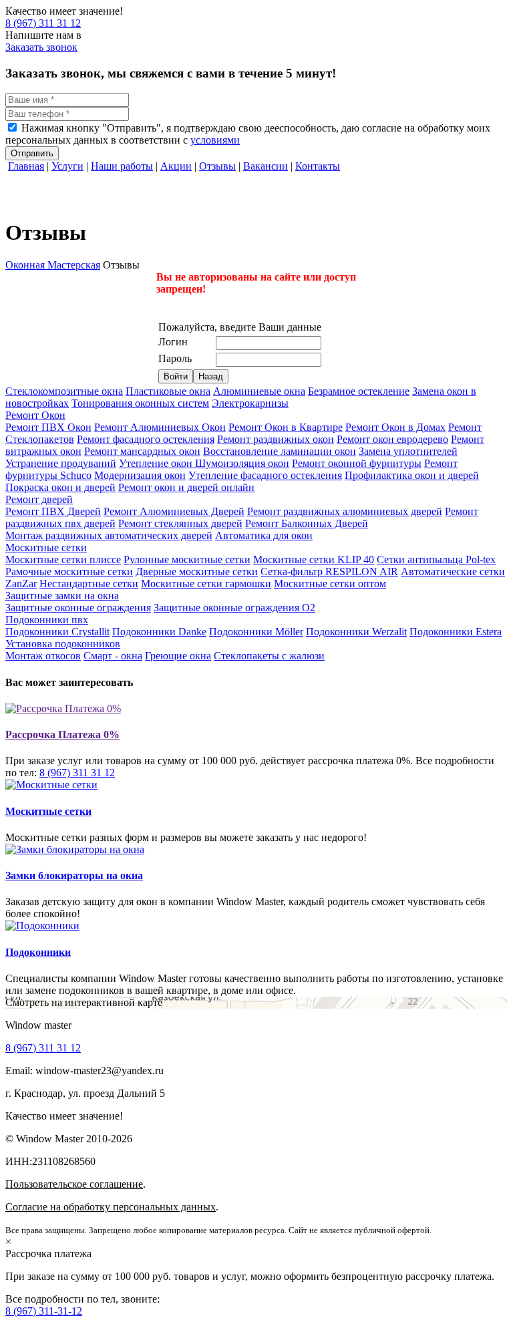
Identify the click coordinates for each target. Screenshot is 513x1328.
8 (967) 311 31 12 (43, 23)
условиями (215, 140)
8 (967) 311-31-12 (43, 1311)
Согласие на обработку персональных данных (110, 1206)
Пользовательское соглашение (74, 1184)
